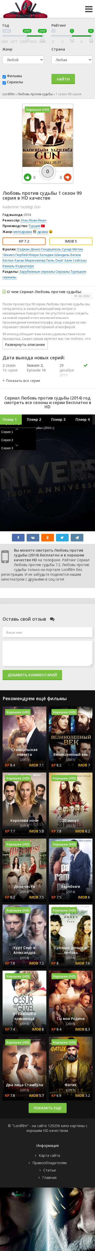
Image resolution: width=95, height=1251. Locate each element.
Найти (63, 79)
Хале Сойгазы (75, 260)
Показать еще (48, 1107)
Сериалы (15, 81)
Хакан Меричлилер (30, 260)
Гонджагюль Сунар (56, 249)
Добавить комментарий (32, 674)
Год (6, 25)
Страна (58, 49)
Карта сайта (49, 1155)
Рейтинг (58, 25)
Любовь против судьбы (35, 94)
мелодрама (22, 231)
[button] (21, 380)
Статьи (49, 1170)
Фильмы (14, 75)
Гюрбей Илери (27, 254)
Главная (49, 1177)
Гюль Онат (55, 260)
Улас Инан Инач (33, 220)
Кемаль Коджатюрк (18, 266)
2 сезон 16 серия (10, 368)
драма (42, 231)
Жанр (7, 49)
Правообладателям (49, 1162)
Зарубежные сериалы (37, 271)
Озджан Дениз (29, 249)
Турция (34, 225)
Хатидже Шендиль (55, 254)
